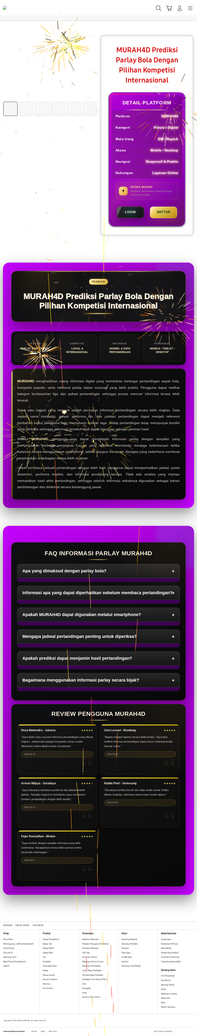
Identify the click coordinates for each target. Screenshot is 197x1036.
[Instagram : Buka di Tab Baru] (187, 1031)
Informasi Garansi (89, 957)
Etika (163, 1003)
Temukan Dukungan (90, 948)
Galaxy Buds (48, 953)
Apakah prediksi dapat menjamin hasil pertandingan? (77, 658)
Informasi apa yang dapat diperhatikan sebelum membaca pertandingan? (97, 592)
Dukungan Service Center (93, 962)
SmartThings (8, 948)
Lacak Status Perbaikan (92, 971)
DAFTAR (163, 212)
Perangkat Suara (50, 966)
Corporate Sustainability (171, 962)
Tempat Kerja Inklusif (170, 953)
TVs (44, 957)
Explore (6, 966)
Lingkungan (166, 939)
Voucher (125, 962)
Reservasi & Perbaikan (91, 966)
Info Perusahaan (168, 976)
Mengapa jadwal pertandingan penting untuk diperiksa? (79, 636)
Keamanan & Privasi (169, 944)
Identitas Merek (167, 985)
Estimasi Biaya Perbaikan (92, 975)
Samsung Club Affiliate (131, 966)
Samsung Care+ (10, 957)
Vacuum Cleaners (50, 979)
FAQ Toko (86, 953)
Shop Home (8, 939)
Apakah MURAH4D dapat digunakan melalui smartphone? (81, 614)
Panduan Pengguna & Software (95, 944)
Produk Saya (127, 957)
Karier (163, 989)
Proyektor (47, 962)
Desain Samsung (168, 1007)
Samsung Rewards (129, 939)
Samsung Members (130, 944)
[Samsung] (14, 7)
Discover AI (8, 953)
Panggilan (86, 988)
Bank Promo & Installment (14, 962)
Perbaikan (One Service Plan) (94, 979)
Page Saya (126, 953)
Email (84, 993)
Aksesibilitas (166, 948)
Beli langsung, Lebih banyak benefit (18, 944)
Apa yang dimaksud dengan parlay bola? (64, 571)
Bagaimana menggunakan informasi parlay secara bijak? (80, 680)
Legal (43, 1031)
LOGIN (130, 212)
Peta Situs (53, 1031)
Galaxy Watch (48, 948)
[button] (169, 8)
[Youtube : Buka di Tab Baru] (192, 1031)
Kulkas (45, 971)
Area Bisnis (166, 980)
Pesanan (125, 948)
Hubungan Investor (169, 994)
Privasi (34, 1031)
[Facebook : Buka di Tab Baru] (176, 1031)
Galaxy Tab (47, 944)
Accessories (48, 988)
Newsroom (166, 998)
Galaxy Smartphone (51, 939)
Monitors (46, 984)
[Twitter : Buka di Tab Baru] (181, 1031)
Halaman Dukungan (90, 939)
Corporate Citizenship (170, 957)
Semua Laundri (49, 975)
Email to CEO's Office (91, 997)
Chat (84, 984)
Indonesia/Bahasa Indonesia (14, 1031)
